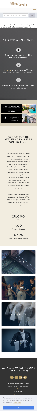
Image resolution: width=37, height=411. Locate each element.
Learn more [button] (17, 403)
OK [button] (19, 407)
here (25, 205)
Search (7, 70)
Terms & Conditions (18, 389)
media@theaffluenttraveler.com (18, 394)
